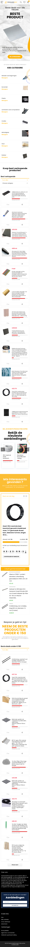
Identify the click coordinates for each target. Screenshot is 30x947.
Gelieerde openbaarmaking (8, 935)
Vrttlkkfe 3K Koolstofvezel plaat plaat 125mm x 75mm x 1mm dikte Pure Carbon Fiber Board (20, 413)
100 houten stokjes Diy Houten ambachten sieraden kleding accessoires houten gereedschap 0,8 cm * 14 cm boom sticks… (19, 848)
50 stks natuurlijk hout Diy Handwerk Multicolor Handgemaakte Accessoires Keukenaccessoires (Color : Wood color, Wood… (19, 274)
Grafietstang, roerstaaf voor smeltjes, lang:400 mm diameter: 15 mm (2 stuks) (20, 660)
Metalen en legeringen (14, 572)
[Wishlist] (24, 2)
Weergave (5, 78)
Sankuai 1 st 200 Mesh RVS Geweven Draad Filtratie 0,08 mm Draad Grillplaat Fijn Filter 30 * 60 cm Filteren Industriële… (18, 593)
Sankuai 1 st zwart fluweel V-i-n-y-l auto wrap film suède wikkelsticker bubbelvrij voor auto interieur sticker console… (20, 234)
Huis (2, 917)
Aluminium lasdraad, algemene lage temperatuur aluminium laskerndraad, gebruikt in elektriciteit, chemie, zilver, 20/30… (19, 214)
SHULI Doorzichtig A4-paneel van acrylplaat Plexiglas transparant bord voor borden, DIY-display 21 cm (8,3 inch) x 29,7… (20, 701)
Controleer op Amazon (11, 556)
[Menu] (2, 2)
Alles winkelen (5, 919)
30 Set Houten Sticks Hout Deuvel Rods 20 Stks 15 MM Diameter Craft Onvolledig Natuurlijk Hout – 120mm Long (19, 313)
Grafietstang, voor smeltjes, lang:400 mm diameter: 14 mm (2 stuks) (18, 608)
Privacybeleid (5, 930)
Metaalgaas (12, 586)
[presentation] (3, 449)
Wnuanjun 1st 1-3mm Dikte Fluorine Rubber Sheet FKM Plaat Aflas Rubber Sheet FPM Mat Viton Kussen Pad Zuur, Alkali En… (19, 254)
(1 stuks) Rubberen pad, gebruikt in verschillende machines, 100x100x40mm (18, 332)
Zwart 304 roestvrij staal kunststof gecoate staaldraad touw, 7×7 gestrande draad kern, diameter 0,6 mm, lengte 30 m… (14, 530)
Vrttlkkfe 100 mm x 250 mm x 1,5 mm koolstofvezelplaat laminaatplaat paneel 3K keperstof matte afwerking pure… (20, 194)
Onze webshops (5, 921)
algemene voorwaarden (8, 933)
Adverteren (4, 924)
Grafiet (11, 603)
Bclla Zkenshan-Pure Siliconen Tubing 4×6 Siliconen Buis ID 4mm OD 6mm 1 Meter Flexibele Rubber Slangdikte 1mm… (20, 373)
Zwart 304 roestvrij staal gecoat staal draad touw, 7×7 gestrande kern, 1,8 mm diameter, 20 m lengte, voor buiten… (19, 680)
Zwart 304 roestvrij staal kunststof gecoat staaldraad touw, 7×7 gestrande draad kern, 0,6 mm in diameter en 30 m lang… (19, 394)
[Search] (21, 2)
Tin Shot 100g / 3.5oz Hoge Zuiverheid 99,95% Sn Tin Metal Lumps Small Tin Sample (19, 763)
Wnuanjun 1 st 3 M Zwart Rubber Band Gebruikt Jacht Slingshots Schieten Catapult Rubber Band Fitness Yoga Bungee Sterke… (19, 805)
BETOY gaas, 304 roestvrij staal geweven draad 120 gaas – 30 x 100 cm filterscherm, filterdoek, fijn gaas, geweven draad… (19, 743)
